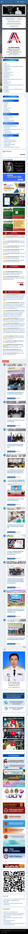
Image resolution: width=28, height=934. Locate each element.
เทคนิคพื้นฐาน (6, 90)
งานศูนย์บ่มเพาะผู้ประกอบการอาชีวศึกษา (11, 133)
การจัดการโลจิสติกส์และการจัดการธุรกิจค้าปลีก (13, 85)
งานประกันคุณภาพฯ (7, 132)
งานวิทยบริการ (6, 118)
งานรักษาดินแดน (6, 145)
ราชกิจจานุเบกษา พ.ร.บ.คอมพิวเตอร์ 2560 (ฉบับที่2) (14, 899)
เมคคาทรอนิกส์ (6, 73)
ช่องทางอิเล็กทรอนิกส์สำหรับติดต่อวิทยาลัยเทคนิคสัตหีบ (13, 350)
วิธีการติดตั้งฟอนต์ (7, 922)
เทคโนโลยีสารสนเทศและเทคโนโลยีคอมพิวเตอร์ (13, 89)
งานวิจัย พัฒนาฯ (6, 131)
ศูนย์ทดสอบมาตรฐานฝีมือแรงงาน (10, 912)
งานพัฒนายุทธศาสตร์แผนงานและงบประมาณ (12, 129)
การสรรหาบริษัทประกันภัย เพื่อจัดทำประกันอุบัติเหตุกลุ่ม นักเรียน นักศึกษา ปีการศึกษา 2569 (14, 278)
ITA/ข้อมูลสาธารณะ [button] (14, 26)
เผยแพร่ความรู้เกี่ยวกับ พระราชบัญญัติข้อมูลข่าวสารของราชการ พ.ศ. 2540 (13, 346)
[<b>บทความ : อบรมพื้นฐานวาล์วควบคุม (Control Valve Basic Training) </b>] (16, 411)
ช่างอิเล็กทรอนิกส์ (7, 69)
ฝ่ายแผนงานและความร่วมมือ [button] (14, 21)
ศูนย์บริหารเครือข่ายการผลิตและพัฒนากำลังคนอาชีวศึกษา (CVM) (13, 915)
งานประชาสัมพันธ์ (7, 112)
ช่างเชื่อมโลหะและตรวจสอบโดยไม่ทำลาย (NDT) (13, 66)
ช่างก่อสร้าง (6, 71)
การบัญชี (5, 80)
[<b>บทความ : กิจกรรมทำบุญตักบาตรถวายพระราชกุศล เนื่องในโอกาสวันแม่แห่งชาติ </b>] (16, 490)
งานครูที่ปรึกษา (6, 137)
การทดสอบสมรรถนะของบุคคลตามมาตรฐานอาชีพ (13, 913)
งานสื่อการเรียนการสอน (8, 121)
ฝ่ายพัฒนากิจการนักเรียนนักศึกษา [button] (14, 24)
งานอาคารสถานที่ (7, 108)
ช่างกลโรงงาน (6, 65)
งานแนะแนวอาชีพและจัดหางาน (9, 140)
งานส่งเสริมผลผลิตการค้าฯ (9, 125)
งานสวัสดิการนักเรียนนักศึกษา (9, 141)
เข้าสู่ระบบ (22, 1)
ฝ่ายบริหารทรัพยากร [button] (10, 19)
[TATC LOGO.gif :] (14, 37)
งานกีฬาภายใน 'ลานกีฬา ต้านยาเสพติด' (11, 147)
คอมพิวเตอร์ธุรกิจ (7, 82)
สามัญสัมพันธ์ (6, 92)
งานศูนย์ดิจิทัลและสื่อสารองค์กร (10, 126)
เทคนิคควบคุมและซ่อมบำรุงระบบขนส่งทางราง (13, 79)
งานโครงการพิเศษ (7, 143)
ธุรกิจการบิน (6, 83)
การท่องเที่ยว (6, 88)
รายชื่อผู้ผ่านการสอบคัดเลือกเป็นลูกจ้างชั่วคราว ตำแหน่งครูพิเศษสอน (14, 237)
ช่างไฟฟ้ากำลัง (6, 68)
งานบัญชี (5, 105)
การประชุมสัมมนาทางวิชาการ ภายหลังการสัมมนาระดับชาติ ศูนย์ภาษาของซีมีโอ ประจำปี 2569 (14, 337)
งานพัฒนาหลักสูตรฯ (7, 116)
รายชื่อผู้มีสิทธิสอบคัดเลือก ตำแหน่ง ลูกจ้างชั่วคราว (13, 250)
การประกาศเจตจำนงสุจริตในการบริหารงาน (13, 353)
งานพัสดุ (5, 106)
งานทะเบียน (5, 109)
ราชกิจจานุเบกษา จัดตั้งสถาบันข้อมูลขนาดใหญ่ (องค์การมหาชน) (12, 904)
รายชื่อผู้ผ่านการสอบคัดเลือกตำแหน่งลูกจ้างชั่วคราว (14, 246)
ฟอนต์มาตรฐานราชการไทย (9, 920)
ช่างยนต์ (5, 63)
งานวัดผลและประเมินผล (8, 117)
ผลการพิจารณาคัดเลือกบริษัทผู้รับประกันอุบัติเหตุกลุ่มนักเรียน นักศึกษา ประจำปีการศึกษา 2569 (13, 273)
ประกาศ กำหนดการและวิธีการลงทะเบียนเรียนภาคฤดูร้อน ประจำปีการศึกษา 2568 (14, 924)
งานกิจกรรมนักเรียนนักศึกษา (9, 144)
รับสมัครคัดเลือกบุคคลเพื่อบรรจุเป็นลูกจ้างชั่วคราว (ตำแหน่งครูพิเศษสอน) (14, 242)
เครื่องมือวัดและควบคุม (8, 75)
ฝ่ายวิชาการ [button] (19, 19)
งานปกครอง (6, 138)
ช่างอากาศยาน (6, 78)
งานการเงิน (5, 104)
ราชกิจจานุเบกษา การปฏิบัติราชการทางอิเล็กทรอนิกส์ (11, 901)
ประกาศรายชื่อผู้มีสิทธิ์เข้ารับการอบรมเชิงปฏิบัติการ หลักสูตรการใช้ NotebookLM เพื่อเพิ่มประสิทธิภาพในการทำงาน (14, 320)
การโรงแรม (5, 86)
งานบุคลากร (6, 102)
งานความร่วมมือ (6, 128)
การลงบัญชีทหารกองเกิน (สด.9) (9, 342)
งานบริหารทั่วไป (6, 111)
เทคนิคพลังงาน (6, 76)
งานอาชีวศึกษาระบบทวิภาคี (9, 120)
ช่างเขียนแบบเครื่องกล (8, 72)
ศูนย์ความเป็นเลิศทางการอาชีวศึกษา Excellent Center (13, 918)
